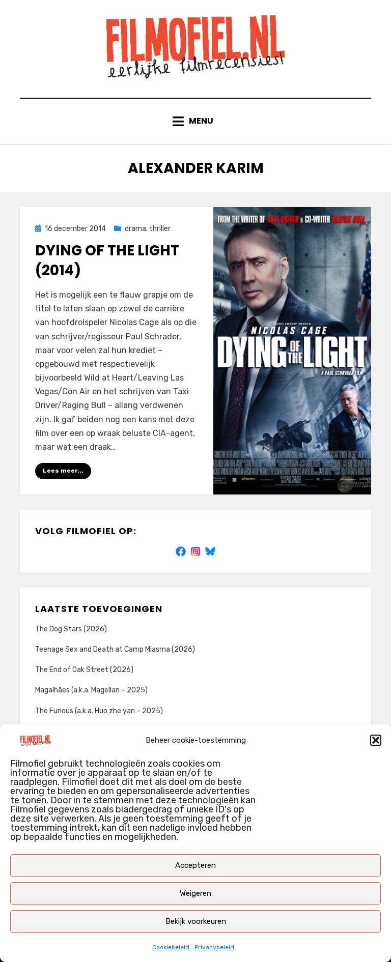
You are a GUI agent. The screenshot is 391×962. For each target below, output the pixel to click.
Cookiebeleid (170, 947)
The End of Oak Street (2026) (84, 669)
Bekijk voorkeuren (195, 921)
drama (135, 228)
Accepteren (195, 865)
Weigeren (195, 893)
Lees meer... (63, 470)
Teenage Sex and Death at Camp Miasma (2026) (115, 649)
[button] (376, 740)
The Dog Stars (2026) (71, 629)
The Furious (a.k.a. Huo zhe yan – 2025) (99, 711)
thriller (160, 228)
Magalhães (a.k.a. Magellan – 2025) (91, 690)
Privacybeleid (214, 947)
